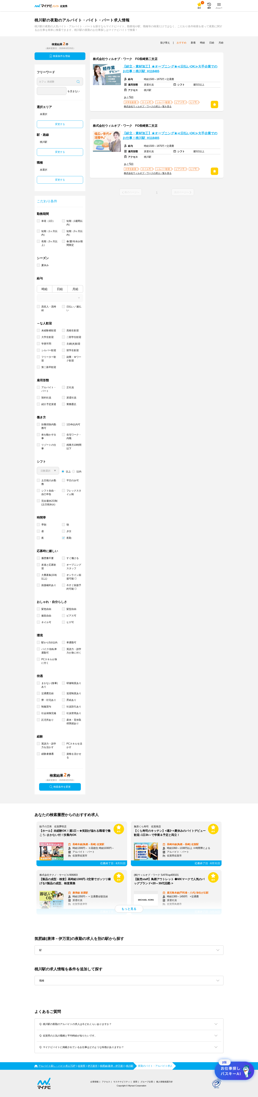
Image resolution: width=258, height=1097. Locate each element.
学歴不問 (46, 343)
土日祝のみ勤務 (48, 482)
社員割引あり (73, 706)
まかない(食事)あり (49, 685)
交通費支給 (47, 693)
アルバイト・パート (48, 389)
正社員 (70, 387)
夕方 (68, 531)
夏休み (45, 265)
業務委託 (71, 404)
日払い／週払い (73, 308)
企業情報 (94, 1082)
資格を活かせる (73, 755)
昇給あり (71, 700)
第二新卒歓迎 (48, 367)
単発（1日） (48, 221)
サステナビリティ (121, 1082)
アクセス (106, 1082)
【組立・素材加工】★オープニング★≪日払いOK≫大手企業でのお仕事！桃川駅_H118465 (170, 69)
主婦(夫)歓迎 (73, 343)
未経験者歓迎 (48, 330)
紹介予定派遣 (48, 404)
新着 (193, 42)
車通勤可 (71, 642)
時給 (45, 289)
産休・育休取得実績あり (73, 721)
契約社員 (46, 397)
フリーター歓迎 (48, 359)
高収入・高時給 (48, 308)
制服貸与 (46, 706)
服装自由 (46, 615)
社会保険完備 (48, 713)
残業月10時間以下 (73, 446)
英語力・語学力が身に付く (73, 651)
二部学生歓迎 (73, 337)
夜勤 (68, 537)
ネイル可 (46, 622)
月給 (75, 289)
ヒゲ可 (70, 622)
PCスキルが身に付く (49, 661)
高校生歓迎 (72, 330)
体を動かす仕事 (48, 436)
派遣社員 (71, 397)
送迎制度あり (73, 693)
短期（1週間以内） (74, 223)
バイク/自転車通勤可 (49, 651)
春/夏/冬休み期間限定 (74, 243)
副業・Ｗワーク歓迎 (73, 359)
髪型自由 (71, 609)
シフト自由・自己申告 (48, 492)
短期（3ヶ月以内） (74, 233)
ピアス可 (71, 615)
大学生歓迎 (47, 337)
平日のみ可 (72, 480)
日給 (60, 289)
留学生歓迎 (72, 350)
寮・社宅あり (48, 700)
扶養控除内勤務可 (48, 426)
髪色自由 (46, 609)
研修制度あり (73, 683)
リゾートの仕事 (48, 446)
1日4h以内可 (73, 424)
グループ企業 (147, 1082)
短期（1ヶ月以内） (49, 233)
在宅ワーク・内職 (73, 436)
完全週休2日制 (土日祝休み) (49, 502)
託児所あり (47, 719)
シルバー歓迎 (48, 350)
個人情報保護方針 (164, 1082)
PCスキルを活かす (74, 745)
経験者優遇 (47, 753)
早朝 (43, 524)
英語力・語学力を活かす (48, 745)
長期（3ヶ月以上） (49, 243)
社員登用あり (73, 713)
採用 (135, 1082)
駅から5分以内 (49, 642)
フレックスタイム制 (73, 492)
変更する (60, 124)
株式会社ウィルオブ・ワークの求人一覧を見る (147, 106)
